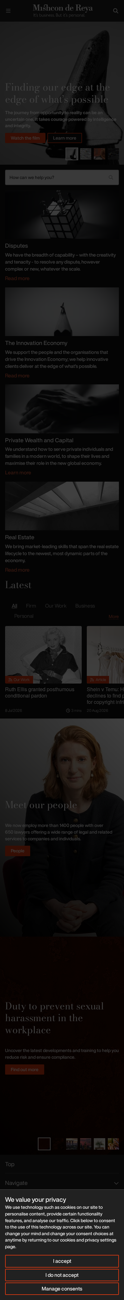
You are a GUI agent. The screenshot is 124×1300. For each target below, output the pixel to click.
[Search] (115, 11)
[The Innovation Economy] (62, 311)
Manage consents (62, 1288)
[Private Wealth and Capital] (62, 408)
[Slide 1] (72, 154)
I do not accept (62, 1275)
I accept (62, 1261)
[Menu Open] (8, 11)
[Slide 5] (99, 1144)
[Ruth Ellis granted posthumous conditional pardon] (43, 655)
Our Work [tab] (55, 605)
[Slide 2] (86, 154)
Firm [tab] (31, 605)
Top (10, 1164)
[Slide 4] (113, 154)
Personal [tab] (23, 616)
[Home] (62, 11)
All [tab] (14, 605)
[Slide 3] (99, 154)
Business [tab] (85, 605)
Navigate (16, 1183)
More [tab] (114, 616)
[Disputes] (62, 214)
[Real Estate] (62, 505)
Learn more (64, 137)
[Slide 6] (113, 1144)
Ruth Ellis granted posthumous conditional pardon (39, 692)
